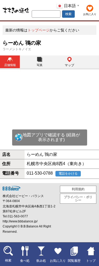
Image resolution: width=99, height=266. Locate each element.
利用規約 (78, 189)
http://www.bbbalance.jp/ (20, 221)
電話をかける (68, 173)
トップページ (38, 30)
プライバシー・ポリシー (78, 198)
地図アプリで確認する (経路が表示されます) (51, 137)
